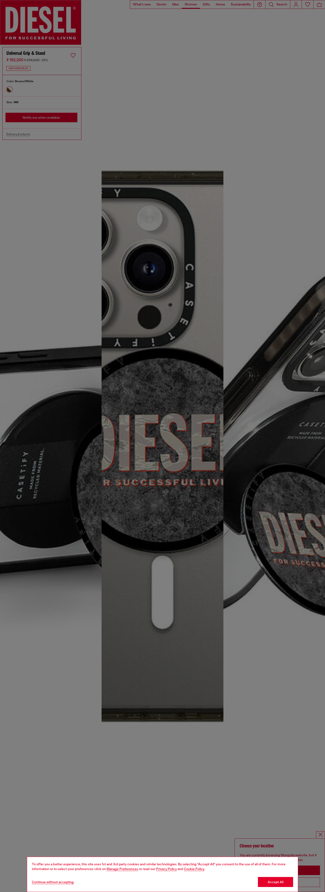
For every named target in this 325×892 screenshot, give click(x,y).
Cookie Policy (194, 869)
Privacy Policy (166, 869)
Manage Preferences (122, 869)
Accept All (275, 882)
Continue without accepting (53, 882)
